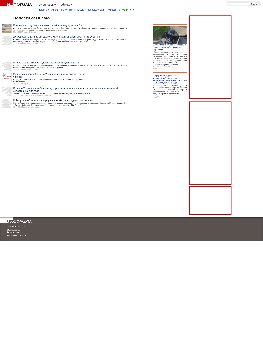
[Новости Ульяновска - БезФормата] (16, 3)
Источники (67, 9)
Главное (44, 9)
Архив (55, 9)
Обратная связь (13, 230)
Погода (80, 9)
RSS (26, 235)
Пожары (111, 9)
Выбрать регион (13, 232)
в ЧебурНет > (126, 9)
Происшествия (95, 9)
